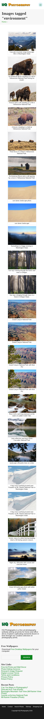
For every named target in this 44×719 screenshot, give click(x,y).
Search (26, 657)
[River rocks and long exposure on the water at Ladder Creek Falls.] (22, 403)
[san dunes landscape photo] (22, 190)
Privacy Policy (7, 677)
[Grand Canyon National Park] (22, 309)
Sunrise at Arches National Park (14, 695)
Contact (10, 706)
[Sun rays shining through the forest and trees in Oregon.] (22, 260)
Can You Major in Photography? (14, 687)
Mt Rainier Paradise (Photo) (12, 697)
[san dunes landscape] (22, 212)
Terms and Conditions (10, 675)
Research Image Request (11, 671)
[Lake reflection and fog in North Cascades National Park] (22, 428)
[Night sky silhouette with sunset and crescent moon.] (22, 552)
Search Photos (19, 706)
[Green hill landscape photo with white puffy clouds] (22, 576)
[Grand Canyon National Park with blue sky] (22, 354)
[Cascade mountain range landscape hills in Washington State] (22, 41)
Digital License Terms (10, 673)
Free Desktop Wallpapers (21, 649)
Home (4, 22)
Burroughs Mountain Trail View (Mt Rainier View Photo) (21, 692)
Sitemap (28, 706)
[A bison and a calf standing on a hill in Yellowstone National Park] (22, 92)
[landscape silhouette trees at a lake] (22, 452)
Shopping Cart (37, 706)
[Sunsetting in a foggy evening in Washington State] (22, 235)
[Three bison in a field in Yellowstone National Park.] (22, 141)
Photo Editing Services (10, 669)
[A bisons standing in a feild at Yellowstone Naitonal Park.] (22, 116)
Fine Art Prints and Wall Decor (13, 667)
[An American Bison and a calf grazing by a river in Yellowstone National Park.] (22, 165)
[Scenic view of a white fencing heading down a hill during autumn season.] (22, 527)
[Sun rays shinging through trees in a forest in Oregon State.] (22, 284)
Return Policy (6, 679)
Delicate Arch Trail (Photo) (12, 689)
